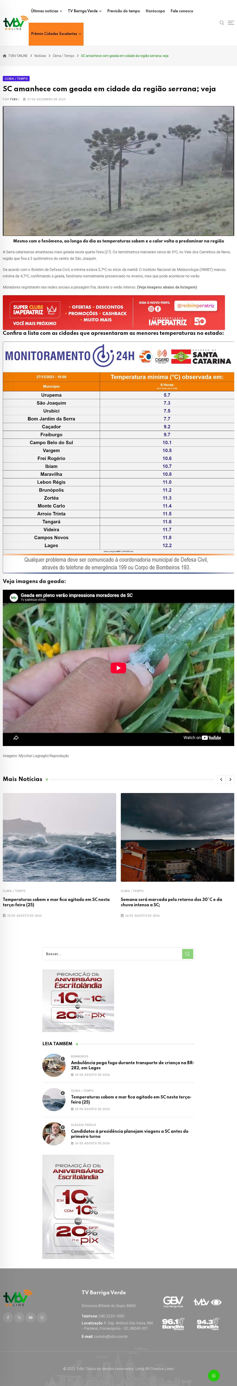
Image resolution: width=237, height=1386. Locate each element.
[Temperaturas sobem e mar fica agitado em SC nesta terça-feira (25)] (53, 1099)
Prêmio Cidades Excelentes (54, 34)
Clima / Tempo (14, 891)
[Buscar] (222, 22)
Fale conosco (182, 11)
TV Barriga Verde (83, 11)
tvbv (14, 99)
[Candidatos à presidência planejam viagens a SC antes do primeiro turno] (53, 1133)
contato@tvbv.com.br (111, 1336)
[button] (221, 779)
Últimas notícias (44, 11)
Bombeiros (79, 1056)
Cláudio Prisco (83, 1125)
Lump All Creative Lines (154, 1369)
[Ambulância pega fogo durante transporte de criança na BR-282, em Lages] (53, 1065)
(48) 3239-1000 (111, 1316)
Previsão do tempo (123, 11)
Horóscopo (155, 11)
